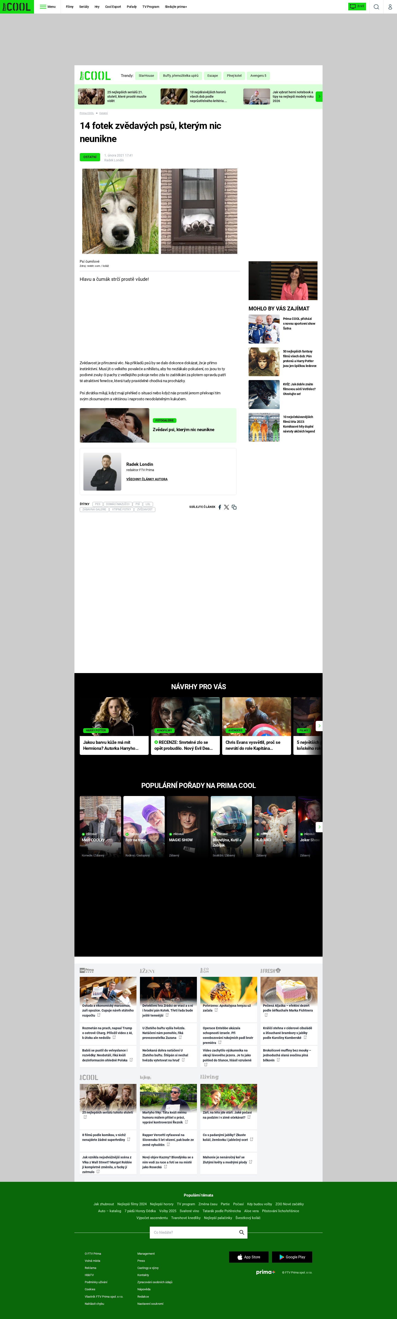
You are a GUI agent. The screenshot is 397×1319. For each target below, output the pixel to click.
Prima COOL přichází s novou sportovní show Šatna (299, 323)
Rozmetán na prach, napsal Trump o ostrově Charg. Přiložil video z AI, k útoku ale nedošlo (107, 1033)
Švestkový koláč (248, 1218)
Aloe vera (251, 1211)
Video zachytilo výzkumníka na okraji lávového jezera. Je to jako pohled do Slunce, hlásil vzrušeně (227, 1055)
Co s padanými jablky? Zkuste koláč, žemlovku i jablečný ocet (226, 1137)
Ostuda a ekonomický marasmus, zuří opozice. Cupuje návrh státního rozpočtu (108, 1010)
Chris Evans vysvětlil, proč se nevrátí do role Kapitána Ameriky (253, 746)
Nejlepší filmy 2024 (132, 1204)
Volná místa (92, 1260)
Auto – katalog (109, 1211)
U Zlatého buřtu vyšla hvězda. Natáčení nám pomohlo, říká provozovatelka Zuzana (163, 1033)
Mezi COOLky (93, 840)
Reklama (90, 1268)
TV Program (150, 7)
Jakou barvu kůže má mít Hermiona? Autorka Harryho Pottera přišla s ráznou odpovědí (109, 746)
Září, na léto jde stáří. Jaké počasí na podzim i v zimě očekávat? (227, 1115)
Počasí (238, 1204)
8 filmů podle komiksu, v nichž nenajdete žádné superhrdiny (104, 1137)
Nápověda (143, 1289)
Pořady (132, 7)
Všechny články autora (146, 479)
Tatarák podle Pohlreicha (222, 1211)
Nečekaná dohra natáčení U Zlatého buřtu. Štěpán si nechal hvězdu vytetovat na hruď (165, 1055)
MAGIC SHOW (181, 840)
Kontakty (143, 1275)
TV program (186, 1204)
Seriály (84, 7)
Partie (225, 1204)
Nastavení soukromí (150, 1303)
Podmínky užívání (96, 1282)
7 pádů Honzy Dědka (140, 1211)
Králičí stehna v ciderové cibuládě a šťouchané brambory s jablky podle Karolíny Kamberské (287, 1033)
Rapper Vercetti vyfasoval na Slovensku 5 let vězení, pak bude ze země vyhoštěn (168, 1140)
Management (146, 1253)
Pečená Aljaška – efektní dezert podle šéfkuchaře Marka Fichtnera (288, 1008)
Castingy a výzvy (148, 1268)
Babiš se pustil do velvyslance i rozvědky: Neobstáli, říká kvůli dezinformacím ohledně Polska (105, 1055)
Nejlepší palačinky (218, 1218)
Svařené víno (189, 1211)
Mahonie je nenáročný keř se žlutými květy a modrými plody (225, 1159)
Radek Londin (114, 160)
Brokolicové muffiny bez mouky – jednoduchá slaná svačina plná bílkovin (287, 1055)
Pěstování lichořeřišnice (280, 1211)
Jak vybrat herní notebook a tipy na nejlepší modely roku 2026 (293, 96)
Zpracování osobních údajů (154, 1282)
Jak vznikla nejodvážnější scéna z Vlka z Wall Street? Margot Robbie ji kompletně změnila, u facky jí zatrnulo (107, 1164)
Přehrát (91, 834)
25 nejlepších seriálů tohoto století (107, 1112)
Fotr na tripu (135, 840)
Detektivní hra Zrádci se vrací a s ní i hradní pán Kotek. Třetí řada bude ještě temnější (167, 1010)
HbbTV (89, 1275)
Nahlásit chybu (94, 1303)
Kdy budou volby (259, 1204)
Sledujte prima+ (176, 7)
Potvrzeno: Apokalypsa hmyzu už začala (227, 1008)
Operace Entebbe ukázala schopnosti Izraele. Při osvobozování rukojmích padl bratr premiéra (228, 1035)
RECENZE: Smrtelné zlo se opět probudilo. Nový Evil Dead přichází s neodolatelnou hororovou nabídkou (183, 746)
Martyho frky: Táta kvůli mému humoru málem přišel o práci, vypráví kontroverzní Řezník (164, 1117)
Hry (97, 7)
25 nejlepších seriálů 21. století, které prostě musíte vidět (127, 96)
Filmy (70, 7)
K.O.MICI (263, 840)
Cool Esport (113, 7)
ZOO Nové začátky (289, 1204)
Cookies (90, 1289)
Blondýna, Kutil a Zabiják (227, 842)
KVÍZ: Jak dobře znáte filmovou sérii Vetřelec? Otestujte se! (299, 389)
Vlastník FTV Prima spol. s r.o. (104, 1296)
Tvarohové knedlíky (186, 1218)
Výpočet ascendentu (152, 1218)
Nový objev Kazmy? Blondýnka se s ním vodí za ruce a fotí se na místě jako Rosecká (167, 1162)
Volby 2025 (167, 1211)
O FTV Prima (93, 1253)
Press (141, 1260)
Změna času (207, 1204)
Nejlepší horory (161, 1204)
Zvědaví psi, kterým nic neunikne (183, 429)
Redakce (143, 1296)
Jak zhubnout (104, 1204)
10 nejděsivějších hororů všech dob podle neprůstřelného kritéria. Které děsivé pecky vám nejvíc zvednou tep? (208, 100)
